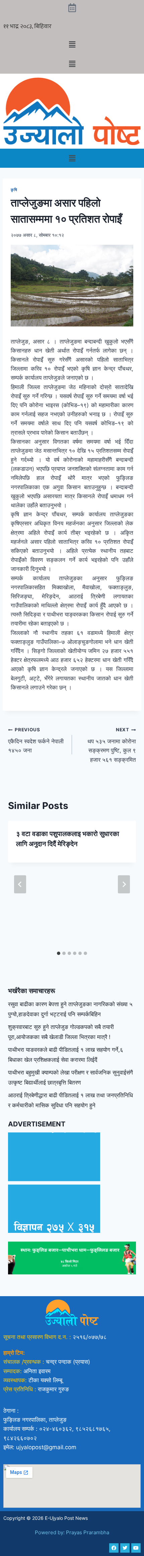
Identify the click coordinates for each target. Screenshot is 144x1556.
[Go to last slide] (20, 884)
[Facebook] (114, 1548)
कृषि (14, 189)
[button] (72, 44)
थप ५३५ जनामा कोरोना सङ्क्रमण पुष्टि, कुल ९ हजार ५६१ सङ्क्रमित (111, 745)
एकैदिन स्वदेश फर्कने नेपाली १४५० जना (36, 740)
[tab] (58, 953)
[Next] (124, 884)
